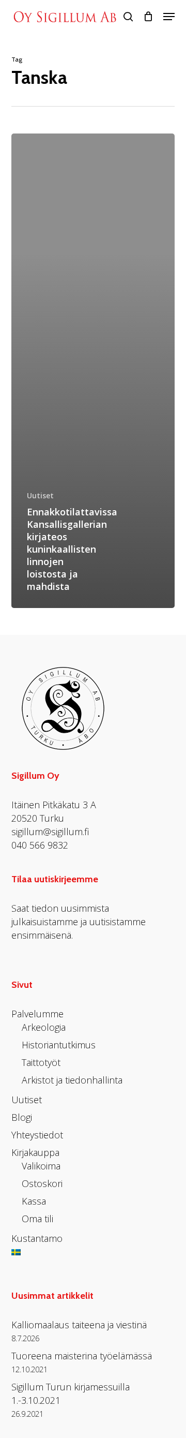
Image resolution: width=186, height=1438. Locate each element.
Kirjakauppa (35, 1152)
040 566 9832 (39, 845)
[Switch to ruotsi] (16, 1259)
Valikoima (41, 1166)
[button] (169, 16)
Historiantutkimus (59, 1045)
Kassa (34, 1201)
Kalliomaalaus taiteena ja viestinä (79, 1324)
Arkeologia (44, 1027)
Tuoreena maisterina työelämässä (81, 1356)
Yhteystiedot (37, 1135)
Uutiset (40, 495)
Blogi (21, 1117)
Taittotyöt (41, 1062)
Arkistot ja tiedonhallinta (72, 1080)
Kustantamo (37, 1238)
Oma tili (37, 1218)
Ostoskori (42, 1183)
